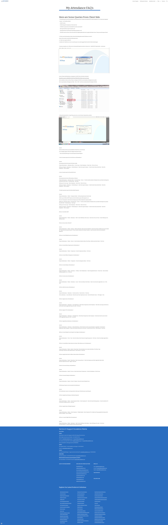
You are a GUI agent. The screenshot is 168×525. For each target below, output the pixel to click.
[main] (80, 8)
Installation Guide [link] (152, 1)
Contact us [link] (163, 1)
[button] (167, 1)
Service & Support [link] (135, 1)
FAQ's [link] (158, 1)
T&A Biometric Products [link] (144, 1)
